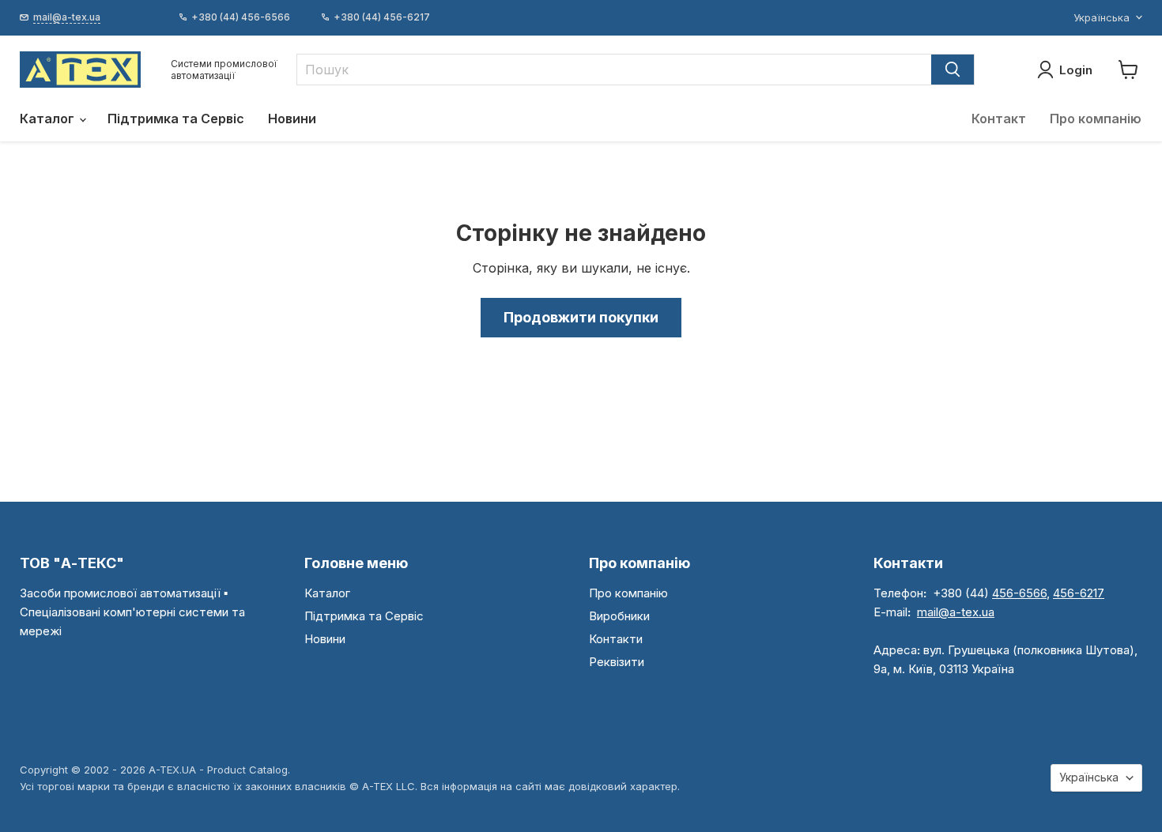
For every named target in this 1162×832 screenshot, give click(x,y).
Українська (1101, 17)
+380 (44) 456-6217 (382, 17)
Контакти (616, 638)
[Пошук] (952, 70)
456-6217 (1078, 592)
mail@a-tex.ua (955, 611)
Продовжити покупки (581, 317)
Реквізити (616, 661)
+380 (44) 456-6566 (240, 17)
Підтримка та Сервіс (176, 118)
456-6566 (1019, 592)
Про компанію (1095, 118)
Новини (292, 118)
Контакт (998, 118)
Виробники (619, 615)
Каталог (48, 118)
